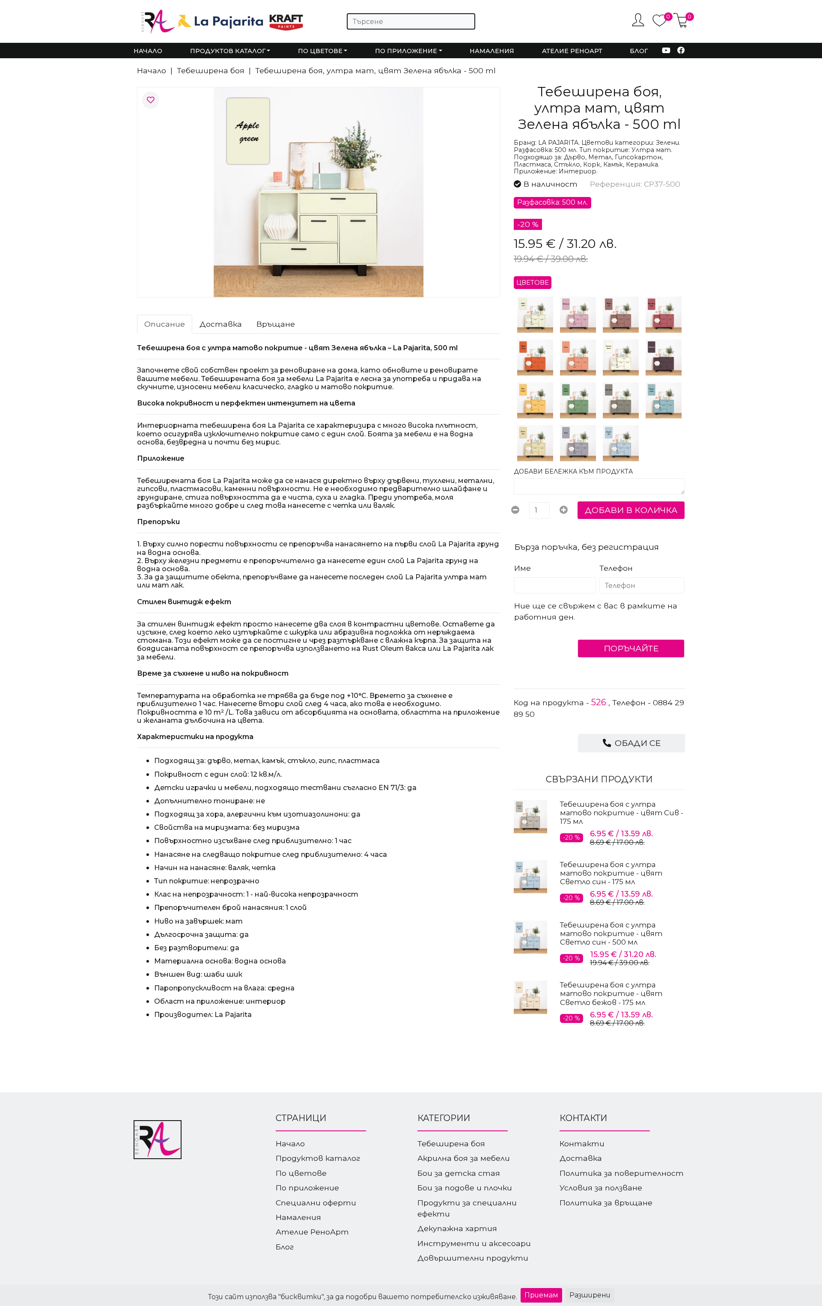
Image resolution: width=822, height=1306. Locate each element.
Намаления (492, 51)
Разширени (590, 1295)
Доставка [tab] (221, 323)
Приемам (541, 1295)
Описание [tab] (164, 323)
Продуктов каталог (318, 1158)
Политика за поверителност (622, 1173)
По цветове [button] (320, 51)
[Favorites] (151, 100)
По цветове (301, 1173)
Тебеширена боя (210, 70)
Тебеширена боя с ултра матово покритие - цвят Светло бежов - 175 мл (611, 993)
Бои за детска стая (458, 1173)
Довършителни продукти (472, 1257)
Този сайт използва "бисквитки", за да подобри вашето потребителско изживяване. (362, 1297)
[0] (659, 24)
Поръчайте (631, 648)
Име (522, 568)
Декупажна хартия (457, 1228)
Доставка (581, 1158)
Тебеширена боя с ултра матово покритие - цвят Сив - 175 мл (621, 813)
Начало (148, 51)
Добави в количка (631, 510)
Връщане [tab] (275, 323)
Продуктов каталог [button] (227, 51)
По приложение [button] (406, 51)
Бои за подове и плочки (464, 1187)
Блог (639, 51)
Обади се (637, 743)
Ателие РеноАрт (572, 51)
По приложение (307, 1187)
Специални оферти (316, 1202)
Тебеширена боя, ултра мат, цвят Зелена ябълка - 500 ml (375, 70)
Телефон (616, 568)
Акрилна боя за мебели (463, 1158)
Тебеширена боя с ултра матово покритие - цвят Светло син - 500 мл (611, 933)
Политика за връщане (606, 1202)
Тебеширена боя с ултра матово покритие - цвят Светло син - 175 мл (611, 873)
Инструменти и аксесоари (474, 1243)
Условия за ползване (601, 1187)
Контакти (582, 1143)
